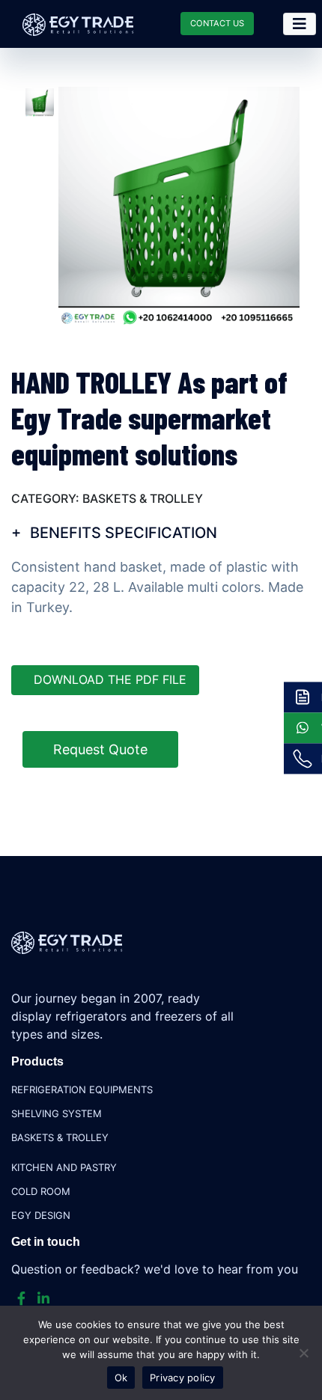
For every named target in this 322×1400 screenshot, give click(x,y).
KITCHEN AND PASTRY (64, 1167)
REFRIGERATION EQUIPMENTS (82, 1089)
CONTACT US (217, 23)
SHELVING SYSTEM (56, 1113)
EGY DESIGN (40, 1215)
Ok (121, 1378)
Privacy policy (183, 1378)
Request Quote (100, 749)
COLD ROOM (40, 1191)
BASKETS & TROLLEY (60, 1137)
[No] (303, 1352)
